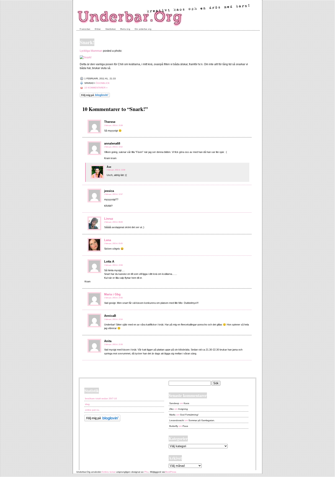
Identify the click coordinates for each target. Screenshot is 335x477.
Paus (185, 426)
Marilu (172, 414)
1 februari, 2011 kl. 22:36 (113, 344)
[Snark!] (85, 57)
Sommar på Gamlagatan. (201, 420)
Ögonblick (103, 83)
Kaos (186, 403)
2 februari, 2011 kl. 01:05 (113, 243)
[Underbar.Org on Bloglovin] (95, 96)
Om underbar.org (143, 29)
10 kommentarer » (96, 87)
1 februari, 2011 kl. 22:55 (113, 298)
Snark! (87, 42)
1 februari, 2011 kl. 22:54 (113, 319)
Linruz (108, 218)
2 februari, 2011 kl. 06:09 (113, 222)
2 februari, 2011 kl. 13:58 (116, 170)
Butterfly (173, 426)
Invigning (183, 409)
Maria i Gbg (112, 294)
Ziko (171, 409)
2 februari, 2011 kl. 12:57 (113, 194)
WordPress (170, 472)
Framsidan (85, 29)
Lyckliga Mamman (91, 50)
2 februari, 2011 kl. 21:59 (113, 125)
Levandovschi (176, 420)
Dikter (98, 29)
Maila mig (125, 29)
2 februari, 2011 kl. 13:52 (113, 147)
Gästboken (111, 29)
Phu (146, 472)
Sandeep (174, 403)
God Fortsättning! (189, 414)
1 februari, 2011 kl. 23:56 (113, 265)
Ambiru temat (109, 472)
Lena (107, 240)
